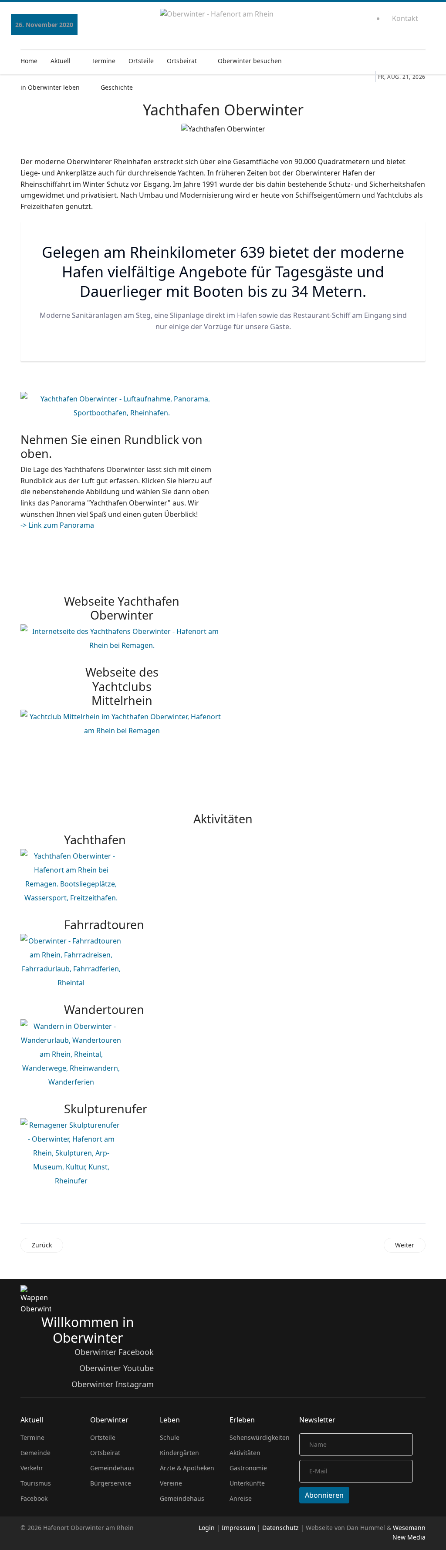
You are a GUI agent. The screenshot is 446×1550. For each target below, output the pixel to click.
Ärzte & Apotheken (187, 1468)
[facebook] (339, 22)
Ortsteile (141, 61)
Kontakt (405, 18)
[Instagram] (357, 22)
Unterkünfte (247, 1483)
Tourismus (35, 1483)
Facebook (33, 1498)
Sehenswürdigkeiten (258, 1437)
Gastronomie (248, 1468)
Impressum (238, 1527)
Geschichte (117, 87)
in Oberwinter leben (50, 87)
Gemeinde (35, 1453)
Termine (103, 61)
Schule (169, 1437)
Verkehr (31, 1468)
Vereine (171, 1483)
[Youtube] (348, 22)
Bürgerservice (110, 1483)
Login (207, 1527)
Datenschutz (280, 1527)
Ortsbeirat (182, 61)
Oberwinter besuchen (250, 61)
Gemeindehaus (112, 1468)
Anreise (241, 1498)
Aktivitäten (245, 1453)
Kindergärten (179, 1453)
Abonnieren (324, 1495)
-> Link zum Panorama (57, 525)
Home (28, 61)
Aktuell (61, 61)
